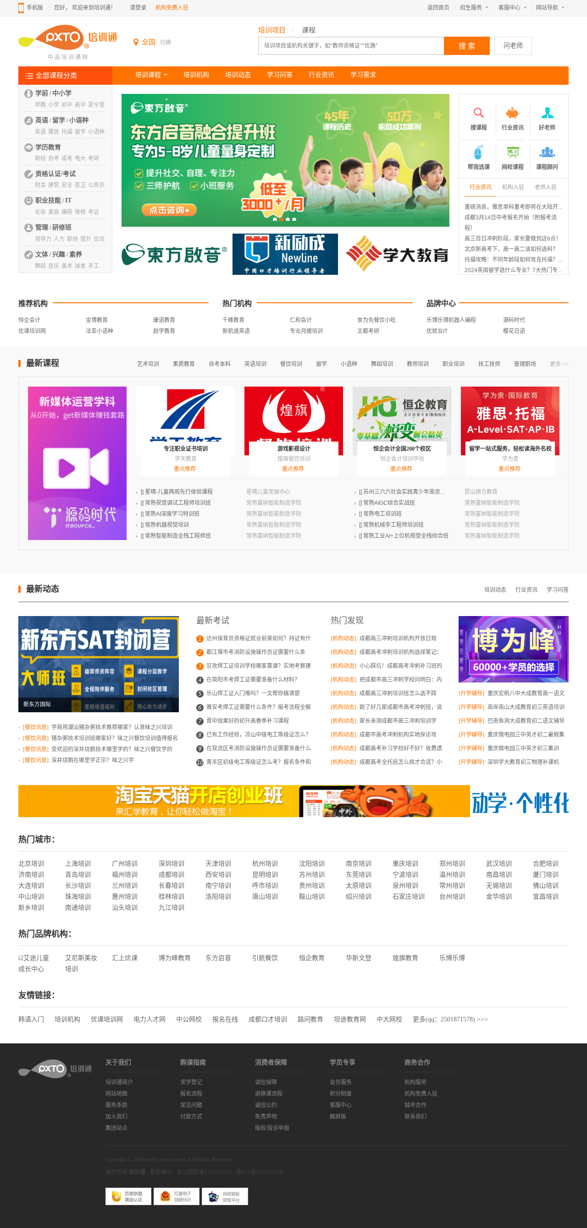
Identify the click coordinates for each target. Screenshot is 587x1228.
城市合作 (415, 1105)
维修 (80, 212)
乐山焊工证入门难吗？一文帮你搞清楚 (253, 693)
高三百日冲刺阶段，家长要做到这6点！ (513, 238)
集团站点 (116, 1128)
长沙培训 (78, 885)
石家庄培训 (409, 896)
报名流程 (191, 1094)
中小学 (62, 93)
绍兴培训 (358, 896)
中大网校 (389, 1019)
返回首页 (438, 8)
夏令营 (96, 105)
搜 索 (467, 46)
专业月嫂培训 (306, 331)
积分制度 (341, 1094)
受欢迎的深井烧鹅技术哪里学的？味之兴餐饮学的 (111, 749)
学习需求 (363, 74)
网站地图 (116, 1094)
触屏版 (338, 1116)
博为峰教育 (175, 958)
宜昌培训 (546, 896)
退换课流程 (268, 1094)
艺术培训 (148, 364)
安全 (66, 185)
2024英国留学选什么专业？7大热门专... (513, 270)
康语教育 (164, 320)
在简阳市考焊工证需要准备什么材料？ (253, 680)
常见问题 (191, 1105)
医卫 (80, 185)
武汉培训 (499, 863)
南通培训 (78, 907)
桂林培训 (171, 896)
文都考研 (368, 331)
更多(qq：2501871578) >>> (450, 1019)
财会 (40, 185)
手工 (93, 266)
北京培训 (31, 863)
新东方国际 (37, 704)
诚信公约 (266, 1105)
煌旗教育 (405, 958)
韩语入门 (31, 1019)
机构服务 (415, 1082)
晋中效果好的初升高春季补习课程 (247, 721)
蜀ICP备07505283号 (259, 1172)
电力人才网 (149, 1019)
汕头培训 (125, 907)
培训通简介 (119, 1082)
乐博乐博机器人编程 (451, 320)
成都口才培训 (268, 1019)
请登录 (138, 8)
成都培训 (171, 874)
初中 (66, 105)
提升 (85, 239)
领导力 (43, 239)
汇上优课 (125, 958)
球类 (80, 266)
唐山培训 (265, 896)
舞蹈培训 (382, 364)
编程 (66, 212)
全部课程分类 (56, 75)
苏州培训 (312, 874)
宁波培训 (405, 874)
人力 (59, 239)
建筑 (53, 185)
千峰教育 (233, 320)
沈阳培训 (312, 863)
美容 (53, 212)
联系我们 (415, 1116)
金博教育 (97, 320)
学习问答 (280, 74)
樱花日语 (514, 331)
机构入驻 (513, 187)
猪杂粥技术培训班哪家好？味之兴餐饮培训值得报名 (114, 738)
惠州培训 (125, 896)
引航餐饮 (265, 958)
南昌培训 (499, 874)
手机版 (35, 8)
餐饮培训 (291, 364)
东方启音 (218, 958)
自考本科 (220, 364)
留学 (58, 120)
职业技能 (48, 200)
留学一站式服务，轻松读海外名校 (510, 449)
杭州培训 (265, 863)
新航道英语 (236, 331)
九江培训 (171, 907)
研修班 (62, 227)
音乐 (53, 266)
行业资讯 (321, 74)
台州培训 (452, 896)
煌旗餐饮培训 (293, 459)
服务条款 (116, 1105)
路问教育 (310, 1019)
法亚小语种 (99, 331)
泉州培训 (405, 885)
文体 (41, 254)
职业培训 (454, 364)
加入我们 (116, 1116)
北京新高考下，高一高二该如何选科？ (511, 249)
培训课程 (148, 74)
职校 (40, 158)
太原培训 (358, 885)
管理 (41, 227)
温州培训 (452, 874)
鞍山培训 (312, 896)
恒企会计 (29, 320)
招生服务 (471, 8)
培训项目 (272, 30)
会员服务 (341, 1082)
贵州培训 (312, 885)
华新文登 (358, 958)
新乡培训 (31, 907)
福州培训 (125, 874)
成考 (66, 158)
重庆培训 (405, 863)
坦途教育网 (350, 1019)
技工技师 (489, 364)
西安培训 (218, 874)
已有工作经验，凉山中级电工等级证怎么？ (258, 734)
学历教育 (48, 147)
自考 (53, 158)
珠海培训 (78, 896)
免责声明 (266, 1116)
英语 (41, 120)
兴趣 (58, 254)
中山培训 (31, 896)
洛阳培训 (218, 896)
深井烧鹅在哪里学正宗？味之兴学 (92, 760)
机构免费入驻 (171, 8)
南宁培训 (218, 885)
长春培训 (171, 885)
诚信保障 (266, 1082)
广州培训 (125, 863)
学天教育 (186, 459)
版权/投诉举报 (272, 1128)
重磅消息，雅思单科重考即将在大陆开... (513, 207)
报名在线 (225, 1019)
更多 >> (559, 364)
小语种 (79, 120)
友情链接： (39, 995)
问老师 (513, 45)
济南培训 (31, 874)
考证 (93, 212)
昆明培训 (265, 874)
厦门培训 (546, 874)
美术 (66, 266)
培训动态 (238, 74)
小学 (53, 105)
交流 (99, 239)
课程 (309, 30)
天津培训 (218, 863)
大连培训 (31, 885)
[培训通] (67, 48)
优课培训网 (32, 331)
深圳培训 (171, 863)
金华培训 (499, 896)
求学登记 (191, 1082)
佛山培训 (546, 885)
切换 (165, 42)
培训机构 (196, 74)
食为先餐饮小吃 (376, 320)
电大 (80, 158)
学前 (41, 93)
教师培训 (418, 364)
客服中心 (509, 8)
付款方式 (191, 1116)
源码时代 (514, 320)
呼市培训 (265, 885)
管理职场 (525, 364)
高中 (80, 105)
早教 (40, 105)
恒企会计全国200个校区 (402, 449)
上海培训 (78, 863)
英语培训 (255, 364)
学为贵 (510, 459)
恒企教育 (312, 958)
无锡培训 (499, 885)
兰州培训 (125, 885)
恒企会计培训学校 (402, 459)
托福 (66, 132)
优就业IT (437, 331)
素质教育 (184, 364)
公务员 (96, 185)
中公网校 (189, 1019)
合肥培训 (546, 863)
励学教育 (164, 331)
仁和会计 (301, 320)
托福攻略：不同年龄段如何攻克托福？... (513, 260)
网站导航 (547, 8)
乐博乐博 (452, 958)
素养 (75, 254)
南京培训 (358, 863)
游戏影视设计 (293, 449)
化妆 (40, 212)
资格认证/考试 (55, 173)
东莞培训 (358, 874)
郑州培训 (452, 863)
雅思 (53, 132)
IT (68, 200)
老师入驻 (546, 187)
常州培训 (452, 885)
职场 (72, 239)
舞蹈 (40, 266)
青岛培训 (78, 874)
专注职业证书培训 (186, 449)
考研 (93, 158)
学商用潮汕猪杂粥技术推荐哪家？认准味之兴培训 (111, 727)
